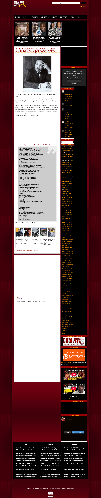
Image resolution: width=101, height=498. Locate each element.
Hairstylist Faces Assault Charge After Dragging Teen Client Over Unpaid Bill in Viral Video (50, 455)
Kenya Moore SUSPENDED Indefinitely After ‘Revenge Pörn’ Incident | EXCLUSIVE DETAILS (67, 214)
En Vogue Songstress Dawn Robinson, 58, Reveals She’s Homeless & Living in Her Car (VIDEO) (55, 40)
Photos (25, 17)
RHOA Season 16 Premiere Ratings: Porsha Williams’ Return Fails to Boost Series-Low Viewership (26, 471)
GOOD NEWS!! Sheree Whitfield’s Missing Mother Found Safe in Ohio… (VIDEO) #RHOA (27, 240)
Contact (63, 17)
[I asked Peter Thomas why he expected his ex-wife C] (84, 424)
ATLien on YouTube (74, 398)
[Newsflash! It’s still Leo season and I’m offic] (64, 424)
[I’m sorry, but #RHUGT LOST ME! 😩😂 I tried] (71, 424)
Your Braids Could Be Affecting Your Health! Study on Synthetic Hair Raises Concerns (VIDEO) (50, 449)
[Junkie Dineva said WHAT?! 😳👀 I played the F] (71, 428)
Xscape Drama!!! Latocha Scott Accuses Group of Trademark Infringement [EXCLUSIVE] (74, 455)
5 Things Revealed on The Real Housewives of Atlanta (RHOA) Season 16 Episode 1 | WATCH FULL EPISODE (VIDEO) (50, 472)
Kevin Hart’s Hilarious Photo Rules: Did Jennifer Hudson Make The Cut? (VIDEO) (50, 459)
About (54, 17)
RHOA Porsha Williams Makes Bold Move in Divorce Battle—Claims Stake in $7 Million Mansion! (67, 262)
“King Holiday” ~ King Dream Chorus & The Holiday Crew (37, 144)
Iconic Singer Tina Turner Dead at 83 (73, 464)
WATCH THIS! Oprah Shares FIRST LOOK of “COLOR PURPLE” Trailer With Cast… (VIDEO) (74, 471)
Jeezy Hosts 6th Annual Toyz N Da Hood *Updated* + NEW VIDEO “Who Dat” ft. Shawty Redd (67, 183)
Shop (79, 17)
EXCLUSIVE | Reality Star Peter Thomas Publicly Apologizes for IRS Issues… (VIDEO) (50, 476)
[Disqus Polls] (37, 274)
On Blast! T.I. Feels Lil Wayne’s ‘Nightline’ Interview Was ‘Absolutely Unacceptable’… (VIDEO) (67, 305)
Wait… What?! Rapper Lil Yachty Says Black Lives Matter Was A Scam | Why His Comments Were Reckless (26, 465)
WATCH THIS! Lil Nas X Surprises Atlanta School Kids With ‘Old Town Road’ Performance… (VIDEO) (51, 240)
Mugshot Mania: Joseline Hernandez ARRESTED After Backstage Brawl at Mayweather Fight (73, 460)
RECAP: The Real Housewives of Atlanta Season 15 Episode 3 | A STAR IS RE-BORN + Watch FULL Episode (74, 476)
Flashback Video (28, 250)
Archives (35, 17)
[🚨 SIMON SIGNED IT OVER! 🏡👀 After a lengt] (84, 428)
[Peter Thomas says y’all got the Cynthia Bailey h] (64, 428)
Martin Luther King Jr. (35, 250)
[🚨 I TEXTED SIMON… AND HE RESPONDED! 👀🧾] (77, 428)
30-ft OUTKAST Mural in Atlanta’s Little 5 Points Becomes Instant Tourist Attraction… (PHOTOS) (35, 240)
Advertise (45, 17)
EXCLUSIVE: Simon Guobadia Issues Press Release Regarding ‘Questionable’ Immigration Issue (38, 40)
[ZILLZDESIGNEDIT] (50, 494)
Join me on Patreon (66, 362)
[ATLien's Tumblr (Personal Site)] (74, 345)
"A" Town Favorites (19, 250)
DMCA (72, 17)
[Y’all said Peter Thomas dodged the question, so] (77, 424)
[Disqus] (37, 314)
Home (17, 17)
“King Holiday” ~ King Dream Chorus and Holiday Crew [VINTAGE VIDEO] (35, 50)
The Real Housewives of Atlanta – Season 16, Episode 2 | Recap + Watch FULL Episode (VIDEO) (22, 40)
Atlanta (23, 250)
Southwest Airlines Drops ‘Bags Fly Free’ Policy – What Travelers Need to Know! (26, 475)
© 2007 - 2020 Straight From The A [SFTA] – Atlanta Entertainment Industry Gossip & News (50, 488)
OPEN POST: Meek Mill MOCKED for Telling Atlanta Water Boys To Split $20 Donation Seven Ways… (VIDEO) (19, 240)
